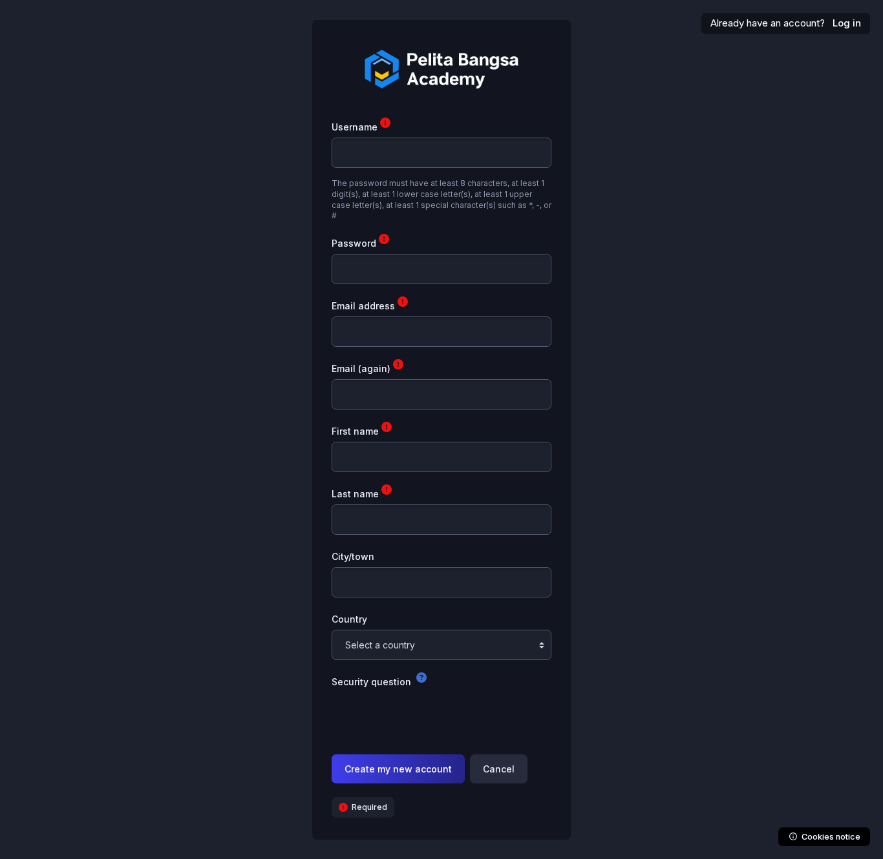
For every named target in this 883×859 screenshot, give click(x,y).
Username (356, 126)
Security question (373, 681)
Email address (365, 305)
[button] (421, 679)
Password (355, 243)
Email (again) (362, 368)
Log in (847, 23)
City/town (353, 556)
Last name (356, 493)
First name (356, 431)
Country (349, 619)
